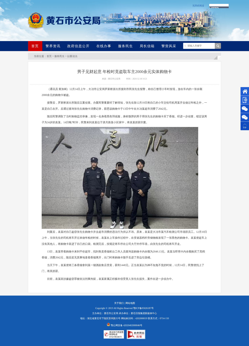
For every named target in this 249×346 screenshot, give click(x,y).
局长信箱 (147, 46)
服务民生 (125, 46)
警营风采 (168, 46)
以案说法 (72, 56)
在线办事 (103, 46)
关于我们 (119, 303)
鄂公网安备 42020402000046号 (126, 325)
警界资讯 (53, 46)
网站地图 (130, 303)
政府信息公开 (78, 46)
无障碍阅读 (198, 5)
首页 (35, 46)
